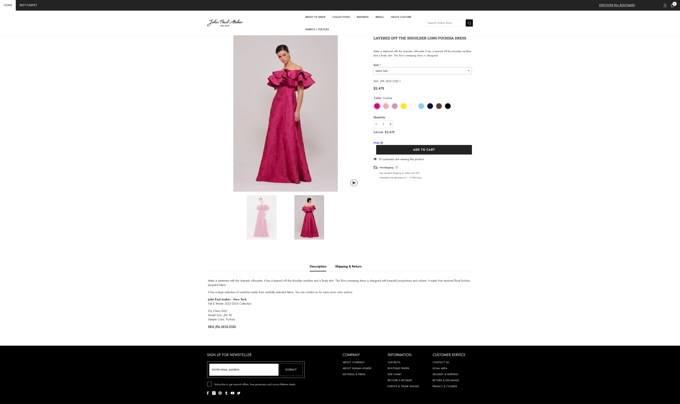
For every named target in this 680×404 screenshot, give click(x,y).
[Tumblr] (226, 393)
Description (318, 266)
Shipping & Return (348, 266)
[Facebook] (208, 393)
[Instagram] (214, 393)
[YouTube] (232, 393)
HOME (8, 5)
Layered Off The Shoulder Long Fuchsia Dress (419, 38)
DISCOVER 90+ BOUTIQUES (617, 5)
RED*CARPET (28, 5)
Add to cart (424, 150)
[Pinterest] (220, 393)
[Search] (449, 23)
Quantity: (379, 117)
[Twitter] (239, 393)
